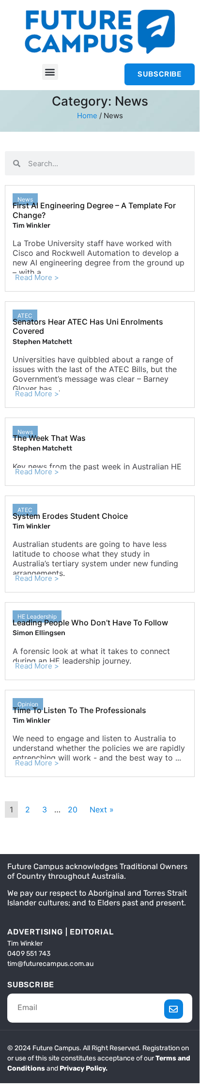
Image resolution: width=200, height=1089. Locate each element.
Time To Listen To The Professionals (79, 710)
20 (72, 809)
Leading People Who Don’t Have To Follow (90, 622)
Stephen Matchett (42, 342)
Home (87, 115)
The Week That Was (49, 438)
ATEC (24, 315)
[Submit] (173, 1009)
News (25, 199)
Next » (102, 809)
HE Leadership (37, 616)
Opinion (27, 704)
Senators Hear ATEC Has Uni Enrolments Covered (88, 326)
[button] (50, 72)
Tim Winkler (31, 225)
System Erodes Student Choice (70, 516)
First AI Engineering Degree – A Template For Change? (94, 210)
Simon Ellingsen (39, 633)
